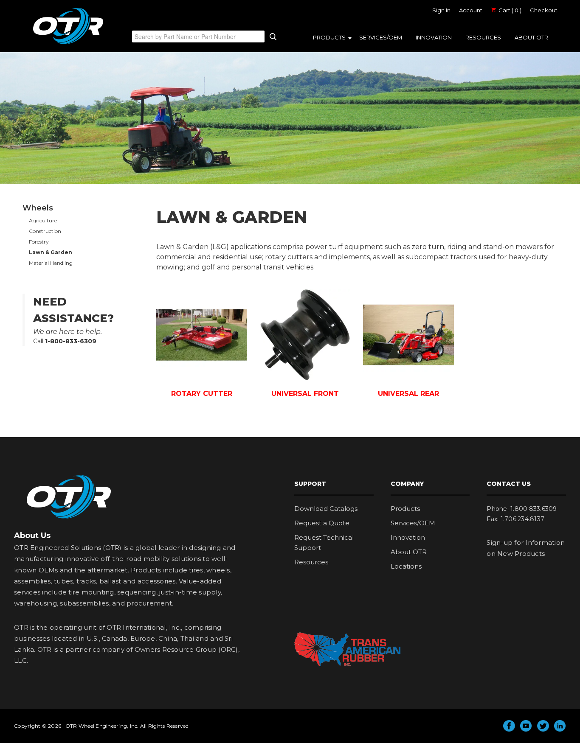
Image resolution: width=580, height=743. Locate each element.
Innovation (434, 37)
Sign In (441, 10)
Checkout (543, 10)
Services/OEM (380, 37)
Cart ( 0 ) (509, 10)
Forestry (39, 241)
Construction (45, 231)
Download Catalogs (326, 509)
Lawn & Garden (50, 252)
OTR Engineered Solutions (68, 43)
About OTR (531, 37)
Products (329, 37)
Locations (406, 566)
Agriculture (43, 220)
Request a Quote (321, 523)
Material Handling (51, 263)
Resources (483, 37)
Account (470, 10)
